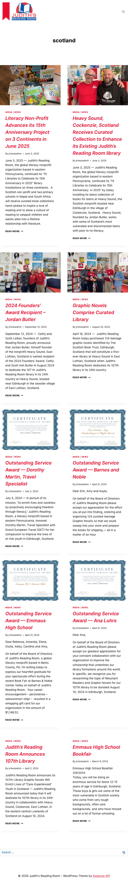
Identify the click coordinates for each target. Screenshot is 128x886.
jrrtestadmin (15, 153)
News (17, 112)
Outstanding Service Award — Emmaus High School (28, 620)
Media (8, 112)
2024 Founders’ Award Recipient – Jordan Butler (25, 312)
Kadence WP (101, 876)
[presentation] (30, 85)
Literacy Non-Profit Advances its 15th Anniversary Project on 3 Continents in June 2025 (27, 132)
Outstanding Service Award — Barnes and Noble (96, 470)
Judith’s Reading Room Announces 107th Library (25, 754)
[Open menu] (123, 11)
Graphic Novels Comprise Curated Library (93, 312)
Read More (14, 231)
